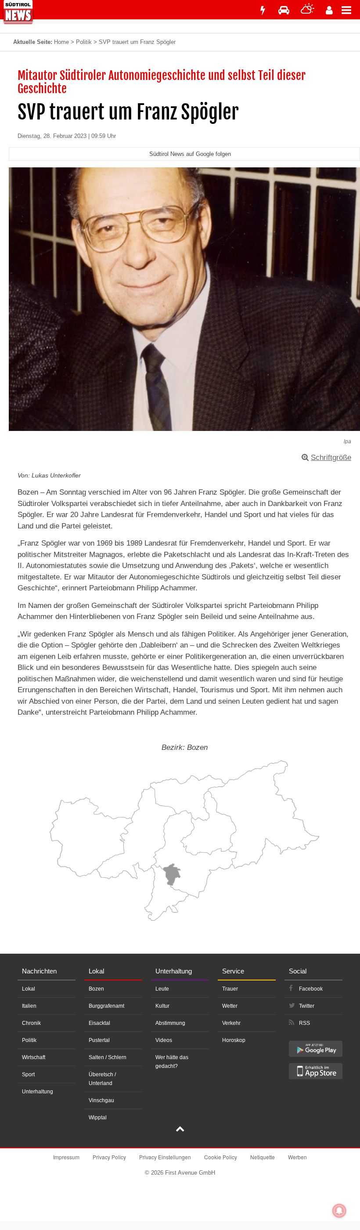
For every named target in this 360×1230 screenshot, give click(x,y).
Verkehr (231, 1023)
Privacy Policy (109, 1157)
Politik (84, 42)
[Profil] (329, 10)
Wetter (230, 1006)
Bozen (96, 989)
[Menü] (351, 9)
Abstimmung (170, 1023)
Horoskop (233, 1040)
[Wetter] (307, 10)
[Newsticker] (262, 10)
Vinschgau (101, 1100)
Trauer (230, 989)
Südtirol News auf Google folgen (190, 154)
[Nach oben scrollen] (180, 1130)
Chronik (31, 1023)
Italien (29, 1006)
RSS (304, 1023)
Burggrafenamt (106, 1006)
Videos (163, 1040)
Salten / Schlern (107, 1057)
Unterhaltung (37, 1092)
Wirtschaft (33, 1057)
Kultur (162, 1006)
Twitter (306, 1006)
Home (61, 42)
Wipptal (98, 1117)
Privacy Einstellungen (165, 1157)
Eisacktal (99, 1023)
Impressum (66, 1157)
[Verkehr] (283, 10)
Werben (297, 1157)
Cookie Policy (220, 1157)
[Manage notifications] (339, 1211)
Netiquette (262, 1157)
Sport (28, 1074)
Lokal (28, 989)
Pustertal (99, 1040)
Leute (162, 989)
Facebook (311, 989)
